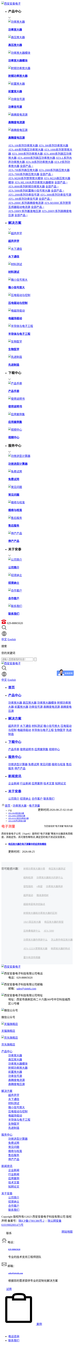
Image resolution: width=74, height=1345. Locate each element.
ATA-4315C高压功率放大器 (18, 818)
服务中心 (6, 1134)
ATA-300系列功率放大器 (53, 145)
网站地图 (67, 1231)
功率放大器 (15, 702)
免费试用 (33, 764)
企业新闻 (13, 783)
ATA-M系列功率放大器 (39, 162)
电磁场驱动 (24, 730)
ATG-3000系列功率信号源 (55, 194)
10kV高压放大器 (32, 922)
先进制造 (13, 1127)
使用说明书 (27, 749)
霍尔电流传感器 (31, 957)
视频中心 (54, 749)
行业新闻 (25, 783)
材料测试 (37, 725)
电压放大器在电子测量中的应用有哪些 (27, 844)
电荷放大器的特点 (60, 948)
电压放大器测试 (57, 868)
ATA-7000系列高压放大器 (23, 174)
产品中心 (6, 1051)
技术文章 (48, 783)
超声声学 (13, 725)
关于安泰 (6, 1193)
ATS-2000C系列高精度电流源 (26, 202)
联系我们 (48, 798)
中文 (4, 639)
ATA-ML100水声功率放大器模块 (34, 182)
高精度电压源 (16, 1084)
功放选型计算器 (18, 764)
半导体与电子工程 (43, 730)
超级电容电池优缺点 (34, 904)
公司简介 (13, 798)
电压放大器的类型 (54, 922)
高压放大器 (29, 702)
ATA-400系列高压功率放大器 (25, 149)
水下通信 (25, 725)
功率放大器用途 (54, 886)
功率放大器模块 (46, 702)
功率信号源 (36, 706)
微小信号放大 (51, 725)
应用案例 (37, 783)
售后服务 (13, 1155)
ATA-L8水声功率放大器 (17, 821)
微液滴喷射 (42, 895)
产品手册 (13, 749)
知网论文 (60, 783)
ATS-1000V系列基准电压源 (24, 211)
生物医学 (59, 730)
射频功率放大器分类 (34, 868)
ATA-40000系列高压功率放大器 (36, 157)
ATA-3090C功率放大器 (16, 816)
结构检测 (28, 877)
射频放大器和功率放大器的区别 (40, 913)
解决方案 (6, 1091)
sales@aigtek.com (26, 988)
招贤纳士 (25, 798)
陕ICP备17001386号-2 (31, 1220)
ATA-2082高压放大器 (16, 813)
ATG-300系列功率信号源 (23, 198)
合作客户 (37, 798)
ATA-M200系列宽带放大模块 (25, 178)
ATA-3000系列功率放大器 (27, 153)
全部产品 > (26, 166)
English (12, 639)
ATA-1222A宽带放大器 (35, 948)
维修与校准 (58, 764)
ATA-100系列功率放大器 (23, 145)
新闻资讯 (6, 1166)
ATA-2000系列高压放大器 (54, 170)
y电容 (39, 886)
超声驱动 (28, 895)
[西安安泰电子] (11, 3)
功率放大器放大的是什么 (49, 877)
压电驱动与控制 (18, 1111)
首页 (7, 805)
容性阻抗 (28, 886)
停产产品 (19, 768)
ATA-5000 (49, 931)
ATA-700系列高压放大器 (23, 170)
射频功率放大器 (18, 1067)
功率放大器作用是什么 (35, 939)
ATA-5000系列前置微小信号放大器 (29, 190)
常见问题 (45, 764)
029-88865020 (14, 1249)
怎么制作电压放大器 (62, 939)
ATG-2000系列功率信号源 (23, 194)
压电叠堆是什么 (31, 931)
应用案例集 (41, 749)
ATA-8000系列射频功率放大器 (26, 186)
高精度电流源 (51, 706)
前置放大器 (21, 706)
